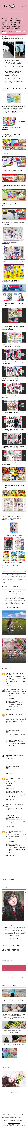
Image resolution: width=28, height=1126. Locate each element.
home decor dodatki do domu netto (10, 577)
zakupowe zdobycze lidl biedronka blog (17, 576)
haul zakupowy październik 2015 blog (18, 571)
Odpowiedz (9, 685)
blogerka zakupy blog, (9, 574)
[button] (20, 3)
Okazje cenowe (16, 586)
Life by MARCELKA (14, 701)
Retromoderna (10, 714)
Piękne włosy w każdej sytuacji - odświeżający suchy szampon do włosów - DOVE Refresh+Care (14, 602)
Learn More (11, 1124)
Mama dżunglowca (11, 831)
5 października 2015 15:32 (16, 767)
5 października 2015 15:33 (16, 792)
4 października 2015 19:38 (16, 689)
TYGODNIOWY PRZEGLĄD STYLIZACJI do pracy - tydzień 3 (14, 598)
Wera (7, 689)
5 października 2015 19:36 (16, 741)
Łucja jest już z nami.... (14, 1060)
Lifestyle (7, 586)
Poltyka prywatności (9, 966)
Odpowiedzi (10, 698)
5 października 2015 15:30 (16, 702)
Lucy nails (9, 778)
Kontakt (5, 969)
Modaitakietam (10, 673)
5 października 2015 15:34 (16, 818)
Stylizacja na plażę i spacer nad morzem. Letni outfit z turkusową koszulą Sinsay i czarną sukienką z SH (14, 1000)
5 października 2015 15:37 (16, 845)
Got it (17, 1124)
